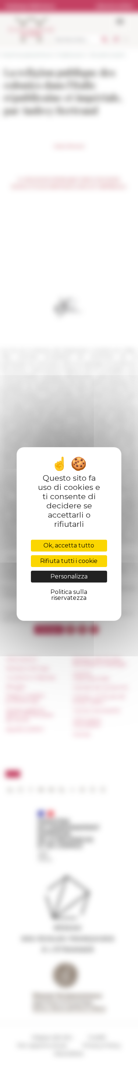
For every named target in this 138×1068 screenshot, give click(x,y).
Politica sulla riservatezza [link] (68, 594)
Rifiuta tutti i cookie (69, 560)
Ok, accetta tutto (68, 545)
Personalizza (69, 576)
